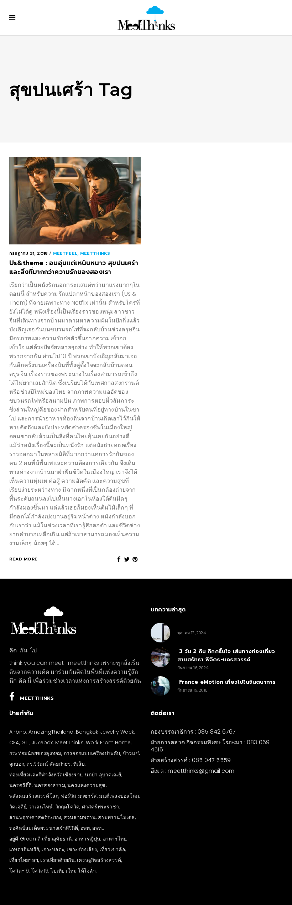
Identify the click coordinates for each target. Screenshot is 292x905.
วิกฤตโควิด (67, 806)
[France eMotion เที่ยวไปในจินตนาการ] (160, 686)
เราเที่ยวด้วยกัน (57, 860)
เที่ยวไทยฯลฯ (23, 860)
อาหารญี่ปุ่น (87, 838)
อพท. (97, 828)
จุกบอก (16, 763)
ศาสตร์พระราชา (100, 806)
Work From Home (108, 742)
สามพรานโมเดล (116, 817)
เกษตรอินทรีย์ (24, 849)
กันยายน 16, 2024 (193, 667)
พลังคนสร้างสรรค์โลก (33, 796)
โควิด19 (39, 870)
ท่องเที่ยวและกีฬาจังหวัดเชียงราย (46, 774)
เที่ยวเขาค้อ (112, 849)
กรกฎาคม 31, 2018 (28, 253)
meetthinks (95, 253)
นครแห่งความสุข (86, 785)
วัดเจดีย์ (17, 806)
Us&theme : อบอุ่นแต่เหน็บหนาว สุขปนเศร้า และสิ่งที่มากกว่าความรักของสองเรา (73, 267)
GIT (25, 742)
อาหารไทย (115, 838)
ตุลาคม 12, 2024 (191, 632)
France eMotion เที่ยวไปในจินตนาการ (226, 682)
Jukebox (42, 742)
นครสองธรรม (49, 785)
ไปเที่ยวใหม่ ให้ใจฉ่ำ (73, 870)
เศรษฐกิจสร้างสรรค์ (99, 860)
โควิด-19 (19, 870)
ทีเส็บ (79, 763)
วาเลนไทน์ (41, 806)
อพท (85, 828)
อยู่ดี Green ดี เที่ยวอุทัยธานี (40, 838)
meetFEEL (65, 253)
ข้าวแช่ (130, 753)
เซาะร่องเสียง (82, 849)
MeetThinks (69, 742)
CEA (14, 742)
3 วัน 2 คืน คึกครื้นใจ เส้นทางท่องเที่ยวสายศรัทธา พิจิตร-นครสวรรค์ (226, 655)
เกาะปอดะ (52, 849)
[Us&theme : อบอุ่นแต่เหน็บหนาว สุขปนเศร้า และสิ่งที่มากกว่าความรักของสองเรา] (75, 200)
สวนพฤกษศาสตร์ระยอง (35, 817)
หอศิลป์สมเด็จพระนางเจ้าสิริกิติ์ (43, 828)
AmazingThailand (51, 731)
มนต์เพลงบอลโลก (119, 796)
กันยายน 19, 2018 (192, 690)
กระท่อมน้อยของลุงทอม (35, 753)
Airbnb (17, 731)
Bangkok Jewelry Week (105, 731)
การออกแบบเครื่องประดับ (92, 753)
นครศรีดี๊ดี (20, 785)
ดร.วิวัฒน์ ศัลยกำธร (48, 763)
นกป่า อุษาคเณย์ (103, 774)
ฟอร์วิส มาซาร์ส (79, 796)
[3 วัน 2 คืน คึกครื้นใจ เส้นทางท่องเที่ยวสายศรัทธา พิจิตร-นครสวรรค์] (160, 657)
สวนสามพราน (80, 817)
